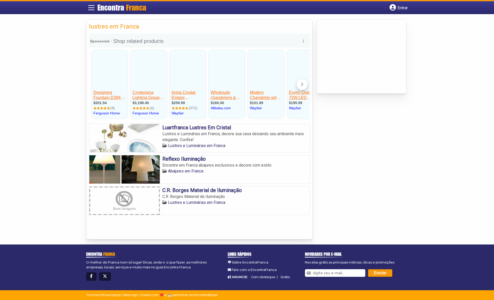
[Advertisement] (357, 57)
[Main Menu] (91, 8)
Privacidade (111, 295)
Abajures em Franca (185, 171)
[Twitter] (105, 276)
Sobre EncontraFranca (250, 262)
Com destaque (263, 277)
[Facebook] (91, 276)
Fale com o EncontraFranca (254, 270)
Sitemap (130, 295)
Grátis (285, 277)
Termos (92, 295)
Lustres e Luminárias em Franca (196, 145)
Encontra (122, 7)
